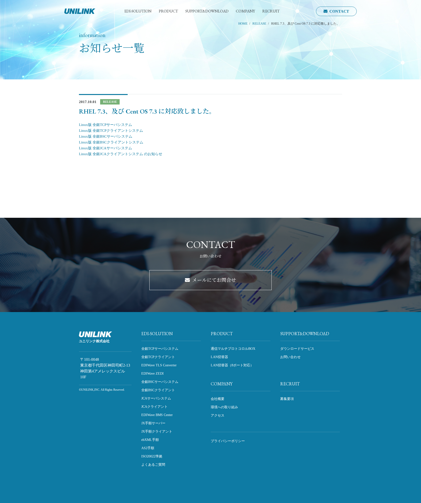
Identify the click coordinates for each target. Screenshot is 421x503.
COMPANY (245, 11)
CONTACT (339, 11)
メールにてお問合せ (214, 280)
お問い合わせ (290, 357)
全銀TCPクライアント (158, 357)
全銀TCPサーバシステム (159, 349)
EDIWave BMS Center (157, 415)
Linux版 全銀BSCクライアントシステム (111, 142)
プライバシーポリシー (228, 441)
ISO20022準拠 (151, 456)
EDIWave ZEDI (152, 373)
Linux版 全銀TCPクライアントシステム (111, 131)
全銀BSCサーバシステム (159, 382)
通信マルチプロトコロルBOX (233, 349)
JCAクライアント (154, 406)
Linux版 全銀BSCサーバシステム (105, 136)
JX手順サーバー (153, 423)
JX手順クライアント (156, 431)
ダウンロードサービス (297, 349)
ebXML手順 (150, 440)
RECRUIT (271, 11)
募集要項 (287, 399)
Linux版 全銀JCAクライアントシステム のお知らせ (120, 154)
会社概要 (217, 399)
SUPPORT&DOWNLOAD (207, 11)
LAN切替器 (219, 357)
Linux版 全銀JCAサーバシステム (105, 148)
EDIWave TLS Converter (159, 365)
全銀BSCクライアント (158, 390)
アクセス (217, 415)
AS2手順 (147, 448)
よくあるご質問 (153, 464)
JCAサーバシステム (156, 398)
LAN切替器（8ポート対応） (232, 365)
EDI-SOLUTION (138, 11)
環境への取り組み (224, 407)
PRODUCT (168, 11)
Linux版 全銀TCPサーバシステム (105, 125)
